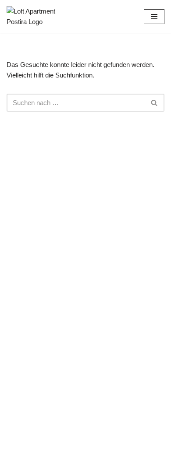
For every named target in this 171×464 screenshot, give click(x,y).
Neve (44, 455)
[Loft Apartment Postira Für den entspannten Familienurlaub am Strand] (33, 16)
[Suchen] (154, 103)
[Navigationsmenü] (154, 16)
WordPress (118, 455)
